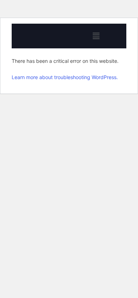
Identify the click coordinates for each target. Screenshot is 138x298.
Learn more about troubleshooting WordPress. (65, 77)
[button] (96, 35)
